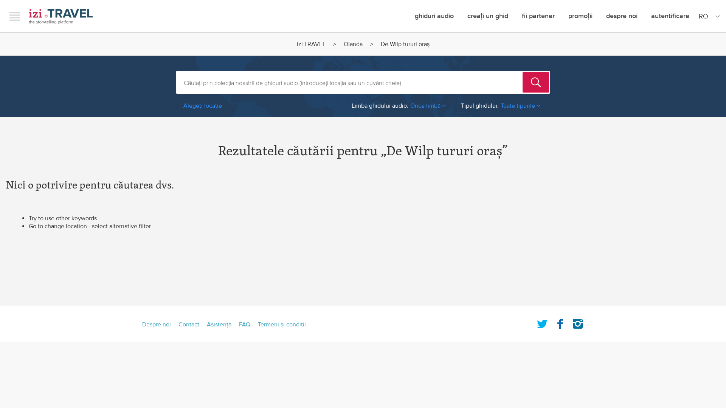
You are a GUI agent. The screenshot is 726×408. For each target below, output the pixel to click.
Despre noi (622, 16)
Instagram (578, 322)
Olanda (353, 44)
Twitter (542, 322)
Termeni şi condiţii (282, 324)
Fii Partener (538, 16)
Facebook (560, 322)
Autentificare (670, 16)
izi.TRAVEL (61, 16)
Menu (15, 16)
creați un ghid (487, 16)
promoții (580, 16)
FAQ (244, 324)
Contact (188, 324)
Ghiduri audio (434, 16)
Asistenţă (219, 324)
